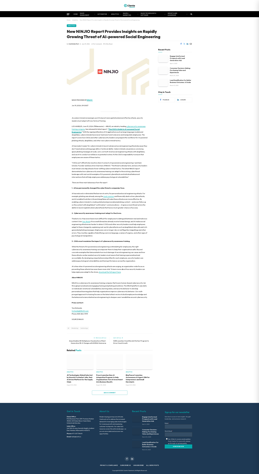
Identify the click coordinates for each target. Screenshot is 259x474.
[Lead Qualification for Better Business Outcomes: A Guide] (163, 82)
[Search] (191, 14)
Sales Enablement (84, 14)
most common (108, 196)
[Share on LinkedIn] (187, 44)
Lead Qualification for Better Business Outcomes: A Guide (180, 81)
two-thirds (86, 221)
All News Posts (152, 465)
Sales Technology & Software (148, 14)
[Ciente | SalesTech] (129, 5)
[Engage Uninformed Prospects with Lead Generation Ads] (163, 58)
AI (68, 328)
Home (76, 14)
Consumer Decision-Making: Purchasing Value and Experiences (180, 70)
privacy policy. (182, 443)
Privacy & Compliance (109, 465)
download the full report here (110, 272)
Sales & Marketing (127, 14)
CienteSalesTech (74, 44)
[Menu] (68, 14)
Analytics (115, 14)
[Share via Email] (190, 44)
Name (167, 423)
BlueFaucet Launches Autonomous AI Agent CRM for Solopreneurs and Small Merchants (138, 378)
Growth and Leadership (172, 14)
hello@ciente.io (76, 437)
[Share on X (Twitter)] (184, 44)
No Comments (97, 44)
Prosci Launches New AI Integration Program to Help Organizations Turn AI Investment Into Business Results (109, 378)
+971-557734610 (77, 433)
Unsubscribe (138, 465)
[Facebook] (60, 105)
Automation (102, 14)
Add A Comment (110, 392)
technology (84, 328)
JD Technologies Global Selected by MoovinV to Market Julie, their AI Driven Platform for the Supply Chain (80, 378)
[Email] (60, 121)
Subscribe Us (125, 465)
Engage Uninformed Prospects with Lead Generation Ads (177, 58)
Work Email (169, 431)
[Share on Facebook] (181, 44)
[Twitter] (60, 111)
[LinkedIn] (60, 116)
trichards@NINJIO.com (80, 311)
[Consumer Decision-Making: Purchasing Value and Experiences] (163, 70)
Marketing (75, 328)
